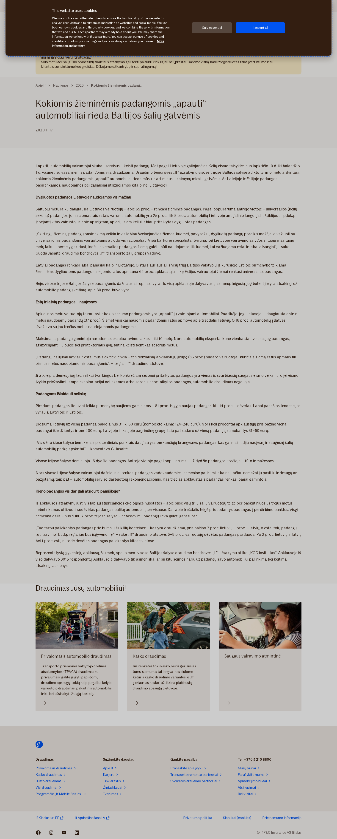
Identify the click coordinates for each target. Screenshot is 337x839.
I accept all (260, 28)
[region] (168, 28)
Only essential (212, 28)
